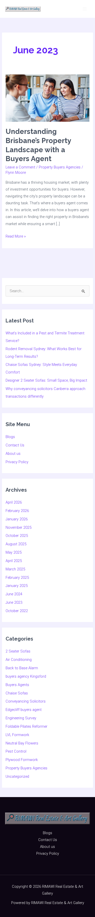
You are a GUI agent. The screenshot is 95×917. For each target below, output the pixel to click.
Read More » (16, 236)
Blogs (10, 436)
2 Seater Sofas (18, 651)
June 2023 (14, 602)
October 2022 (17, 611)
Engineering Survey (21, 718)
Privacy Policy (17, 462)
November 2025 (18, 527)
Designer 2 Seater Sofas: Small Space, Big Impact (46, 380)
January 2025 (17, 585)
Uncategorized (17, 776)
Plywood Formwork (22, 759)
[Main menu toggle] (84, 9)
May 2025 (14, 552)
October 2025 (17, 535)
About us (13, 453)
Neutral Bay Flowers (22, 743)
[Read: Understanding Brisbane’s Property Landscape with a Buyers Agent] (47, 98)
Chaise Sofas (17, 693)
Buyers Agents (17, 684)
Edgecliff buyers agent (24, 709)
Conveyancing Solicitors (26, 701)
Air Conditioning (19, 659)
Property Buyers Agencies (60, 167)
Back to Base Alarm (22, 668)
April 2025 (14, 560)
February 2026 (17, 510)
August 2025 (16, 544)
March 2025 (15, 569)
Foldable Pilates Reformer (26, 726)
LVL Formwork (17, 735)
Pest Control (16, 751)
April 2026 (14, 502)
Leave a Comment (20, 167)
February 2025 (17, 577)
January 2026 (17, 519)
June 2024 (14, 594)
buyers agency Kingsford (26, 676)
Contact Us (15, 445)
